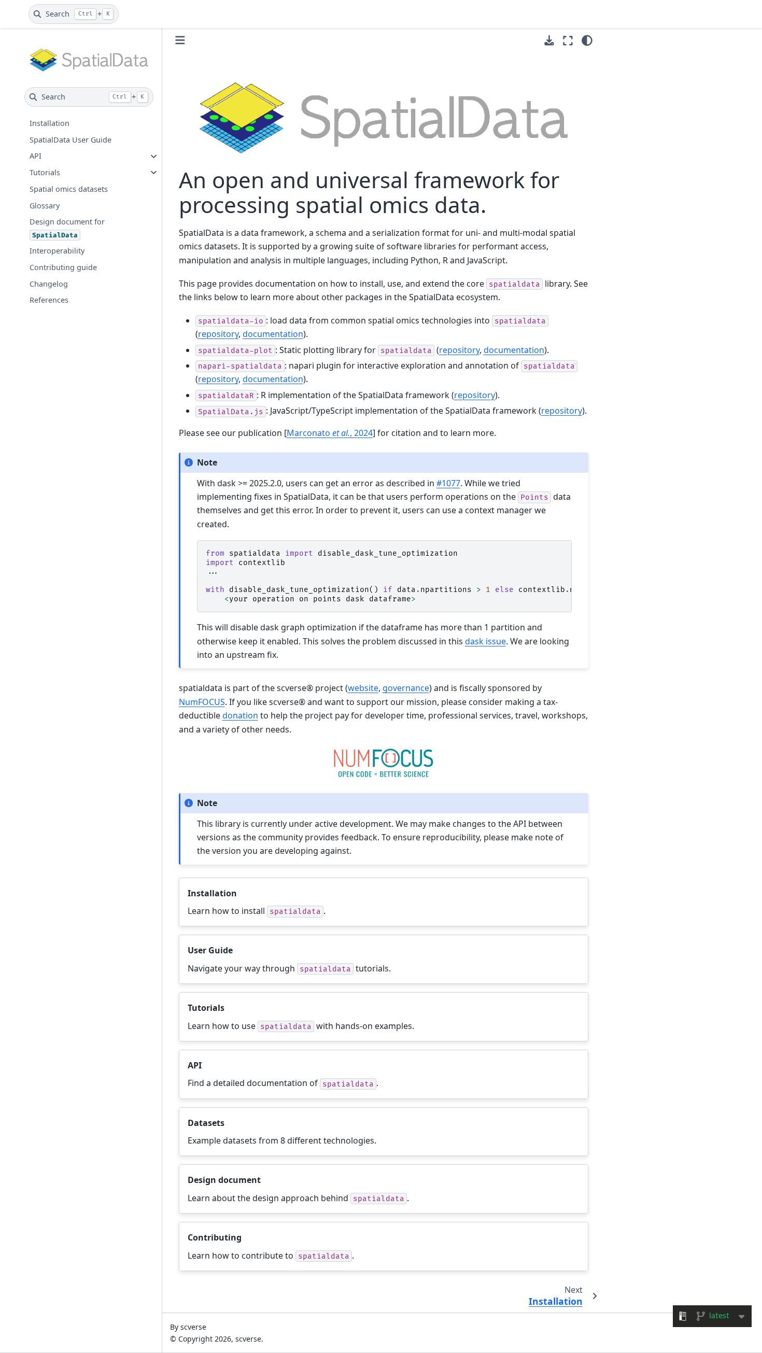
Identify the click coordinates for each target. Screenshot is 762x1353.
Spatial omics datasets (69, 189)
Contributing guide (63, 267)
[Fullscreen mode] (567, 40)
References (49, 300)
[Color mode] (587, 40)
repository (218, 334)
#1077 (448, 483)
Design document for (67, 228)
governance (406, 688)
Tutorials (45, 172)
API (35, 156)
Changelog (49, 284)
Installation (49, 123)
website (363, 688)
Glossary (45, 205)
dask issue (485, 641)
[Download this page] (549, 40)
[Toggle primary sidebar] (180, 40)
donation (240, 715)
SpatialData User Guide (70, 140)
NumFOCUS (202, 702)
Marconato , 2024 (330, 433)
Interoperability (57, 251)
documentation (273, 334)
